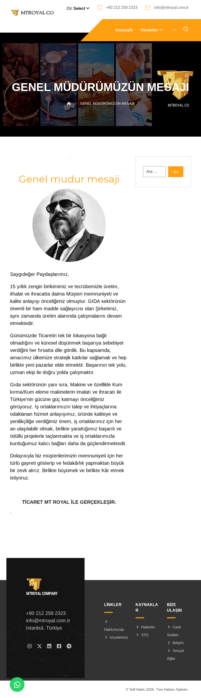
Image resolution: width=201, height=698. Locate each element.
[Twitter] (39, 646)
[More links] (174, 30)
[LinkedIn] (49, 646)
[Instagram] (30, 646)
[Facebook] (59, 646)
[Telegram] (69, 646)
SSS (145, 635)
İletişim (178, 643)
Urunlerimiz (119, 637)
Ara (175, 172)
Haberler (148, 627)
